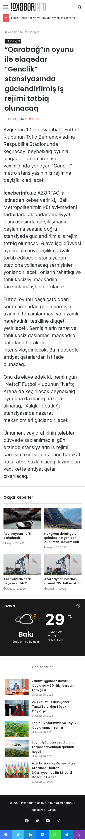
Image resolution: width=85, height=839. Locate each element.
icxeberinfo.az (30, 802)
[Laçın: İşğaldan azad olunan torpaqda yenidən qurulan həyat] (17, 748)
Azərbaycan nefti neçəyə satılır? (17, 581)
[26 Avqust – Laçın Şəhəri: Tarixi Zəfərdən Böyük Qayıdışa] (17, 708)
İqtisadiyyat (33, 32)
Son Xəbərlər (42, 667)
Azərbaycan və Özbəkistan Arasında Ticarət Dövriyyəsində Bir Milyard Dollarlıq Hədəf (53, 770)
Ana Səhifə (15, 32)
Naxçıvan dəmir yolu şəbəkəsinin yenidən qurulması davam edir (61, 537)
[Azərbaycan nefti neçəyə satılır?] (22, 564)
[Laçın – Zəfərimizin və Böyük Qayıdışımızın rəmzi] (17, 729)
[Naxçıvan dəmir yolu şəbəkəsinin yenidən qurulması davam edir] (63, 518)
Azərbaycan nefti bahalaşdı (17, 535)
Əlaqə (52, 809)
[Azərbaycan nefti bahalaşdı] (22, 518)
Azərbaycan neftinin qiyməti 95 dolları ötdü (62, 581)
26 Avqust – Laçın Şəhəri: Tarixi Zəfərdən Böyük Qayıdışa (51, 706)
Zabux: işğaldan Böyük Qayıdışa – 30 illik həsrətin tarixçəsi (53, 685)
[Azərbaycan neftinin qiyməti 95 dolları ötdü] (63, 564)
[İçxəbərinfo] (28, 7)
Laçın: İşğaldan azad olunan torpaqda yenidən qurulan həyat (54, 747)
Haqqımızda (37, 809)
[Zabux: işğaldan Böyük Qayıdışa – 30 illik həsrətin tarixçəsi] (17, 687)
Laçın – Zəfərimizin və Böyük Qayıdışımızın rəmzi (43, 19)
